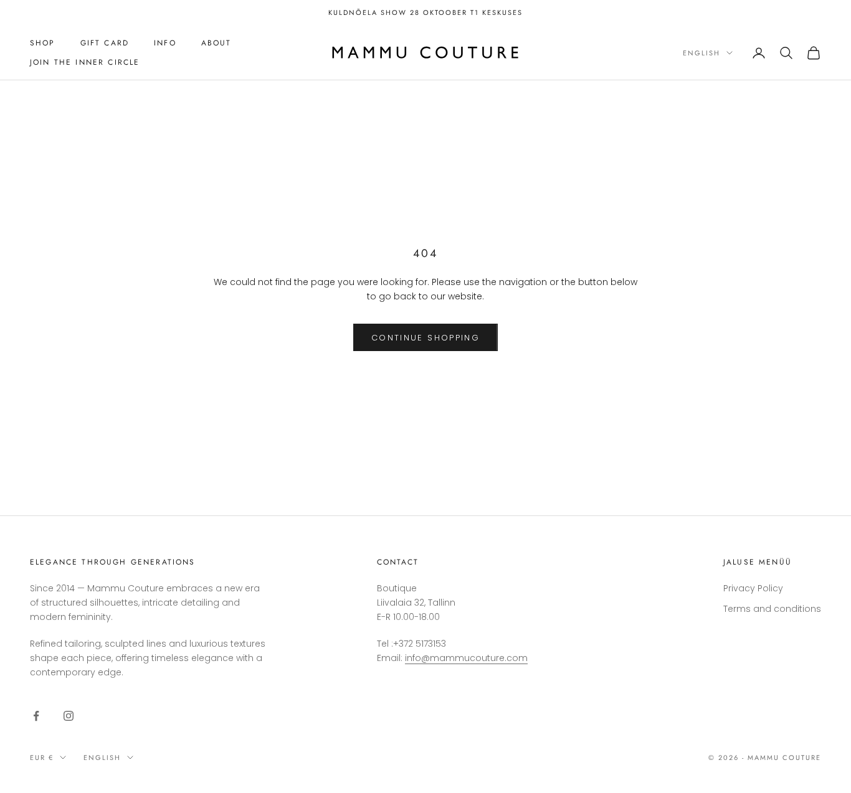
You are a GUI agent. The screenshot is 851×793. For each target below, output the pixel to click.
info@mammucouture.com (466, 658)
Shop (42, 43)
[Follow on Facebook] (36, 716)
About (216, 43)
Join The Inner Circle (85, 62)
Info (165, 43)
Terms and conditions (772, 609)
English (701, 53)
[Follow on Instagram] (68, 716)
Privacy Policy (753, 588)
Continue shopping (425, 338)
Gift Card (104, 43)
